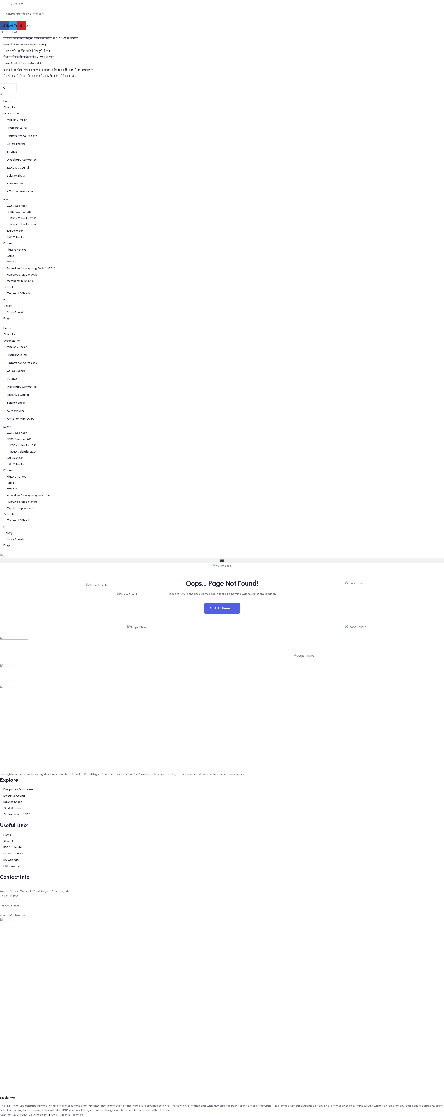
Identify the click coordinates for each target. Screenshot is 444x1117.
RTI (5, 526)
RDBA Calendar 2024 (23, 451)
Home (7, 328)
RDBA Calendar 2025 (23, 445)
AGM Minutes (15, 183)
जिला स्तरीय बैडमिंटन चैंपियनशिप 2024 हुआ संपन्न (28, 57)
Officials (8, 514)
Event (7, 426)
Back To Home (220, 608)
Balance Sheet (16, 175)
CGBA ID (12, 489)
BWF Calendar (15, 464)
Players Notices (16, 476)
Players (8, 470)
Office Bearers (16, 143)
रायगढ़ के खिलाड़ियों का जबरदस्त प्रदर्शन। (24, 44)
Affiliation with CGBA (20, 191)
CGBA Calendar (17, 433)
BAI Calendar (15, 457)
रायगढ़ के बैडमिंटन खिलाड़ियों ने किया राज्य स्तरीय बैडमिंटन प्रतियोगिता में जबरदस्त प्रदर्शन (48, 69)
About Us (9, 334)
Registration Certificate (22, 135)
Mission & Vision (17, 119)
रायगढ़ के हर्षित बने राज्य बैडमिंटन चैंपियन (23, 63)
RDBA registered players (22, 501)
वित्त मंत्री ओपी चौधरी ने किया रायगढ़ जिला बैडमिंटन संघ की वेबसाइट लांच (39, 76)
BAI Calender (11, 859)
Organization (11, 340)
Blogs (6, 545)
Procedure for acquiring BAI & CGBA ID (31, 495)
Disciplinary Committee (22, 159)
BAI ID (10, 483)
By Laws (12, 151)
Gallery (8, 533)
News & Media (16, 539)
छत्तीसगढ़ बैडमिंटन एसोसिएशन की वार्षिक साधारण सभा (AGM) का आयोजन (40, 38)
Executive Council (18, 167)
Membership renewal (20, 508)
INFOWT (52, 1114)
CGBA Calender (13, 853)
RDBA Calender (12, 847)
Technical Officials (18, 520)
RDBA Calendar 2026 (20, 439)
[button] (222, 560)
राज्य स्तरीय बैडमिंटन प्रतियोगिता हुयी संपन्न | (26, 50)
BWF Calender (12, 866)
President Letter (17, 127)
